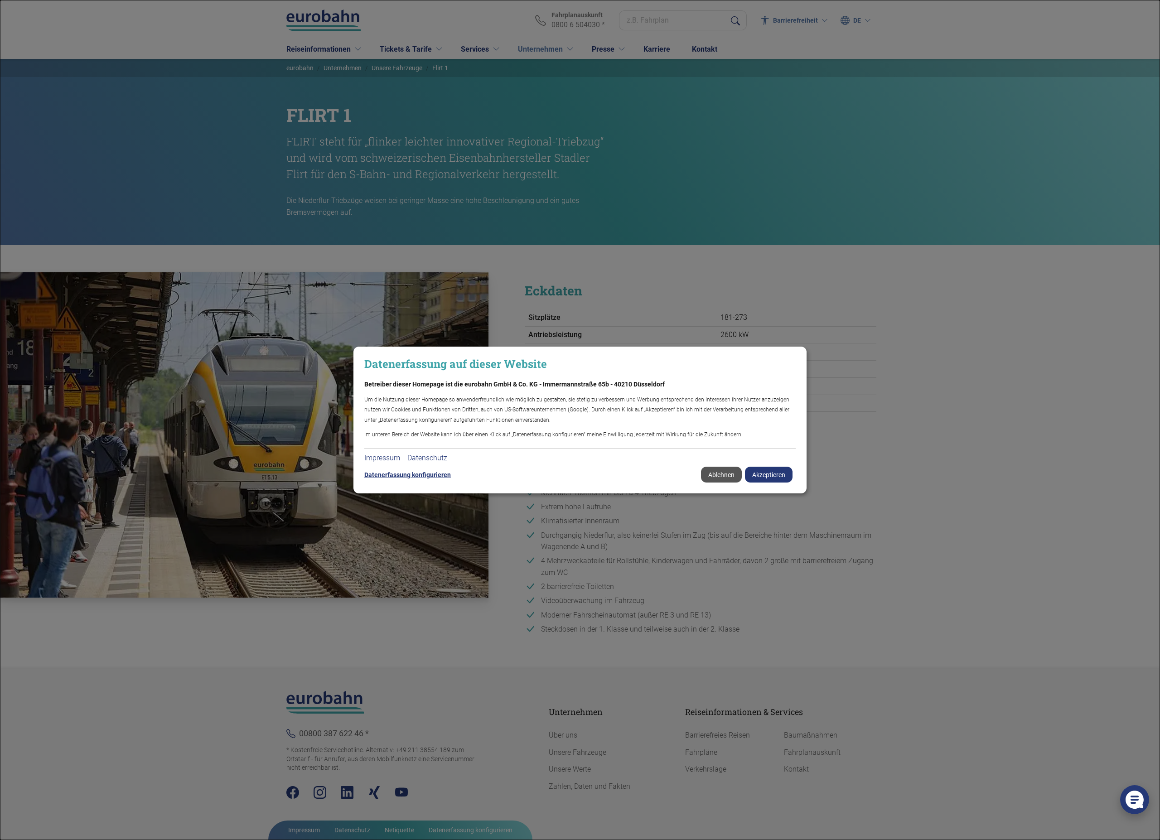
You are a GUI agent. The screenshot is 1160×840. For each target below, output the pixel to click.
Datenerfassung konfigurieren (407, 474)
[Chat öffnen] (1134, 799)
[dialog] (580, 420)
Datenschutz (427, 458)
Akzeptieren (768, 474)
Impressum (382, 458)
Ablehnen (721, 474)
